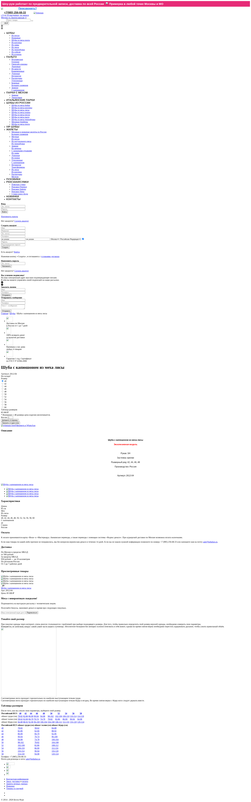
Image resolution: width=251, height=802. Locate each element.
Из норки (16, 158)
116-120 (73, 722)
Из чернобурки (18, 50)
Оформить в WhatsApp (25, 425)
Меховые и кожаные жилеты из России (29, 132)
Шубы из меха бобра (21, 105)
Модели (15, 177)
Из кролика (17, 42)
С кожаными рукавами (22, 151)
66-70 (30, 719)
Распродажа (17, 78)
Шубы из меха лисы (20, 110)
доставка (16, 781)
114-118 (80, 716)
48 (5, 391)
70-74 (36, 719)
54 (5, 399)
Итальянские (17, 59)
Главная (4, 313)
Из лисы (15, 47)
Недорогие (16, 76)
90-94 (36, 716)
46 (5, 389)
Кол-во (4, 417)
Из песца (15, 35)
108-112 (58, 722)
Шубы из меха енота (21, 40)
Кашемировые (18, 71)
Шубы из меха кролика (22, 108)
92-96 (30, 722)
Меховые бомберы (20, 122)
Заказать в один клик (10, 423)
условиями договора (50, 256)
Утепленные (17, 81)
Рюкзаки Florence (19, 187)
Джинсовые (17, 97)
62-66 (25, 719)
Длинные (16, 73)
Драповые (16, 66)
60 (5, 407)
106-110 (66, 716)
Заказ (8, 781)
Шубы (12, 313)
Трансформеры (18, 167)
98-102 (51, 716)
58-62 (20, 719)
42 (5, 384)
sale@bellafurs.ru (210, 542)
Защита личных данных (17, 784)
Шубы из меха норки (21, 112)
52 (5, 397)
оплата (25, 781)
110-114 (73, 716)
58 (5, 405)
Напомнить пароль (9, 216)
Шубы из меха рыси (20, 117)
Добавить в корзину (10, 420)
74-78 (42, 719)
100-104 (43, 722)
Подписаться (32, 613)
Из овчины (16, 148)
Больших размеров (20, 85)
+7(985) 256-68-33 (15, 12)
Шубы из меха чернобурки (23, 119)
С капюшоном (18, 90)
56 (5, 402)
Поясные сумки (18, 184)
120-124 (80, 722)
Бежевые (15, 83)
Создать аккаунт (21, 221)
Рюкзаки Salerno (19, 189)
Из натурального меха (21, 141)
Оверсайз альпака (19, 64)
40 (5, 381)
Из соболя (16, 52)
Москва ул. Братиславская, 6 (13, 17)
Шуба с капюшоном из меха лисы (16, 588)
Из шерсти (16, 69)
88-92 (25, 722)
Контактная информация (17, 779)
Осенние (15, 62)
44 (5, 386)
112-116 (66, 722)
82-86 (25, 716)
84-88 (20, 722)
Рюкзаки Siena (18, 191)
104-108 (51, 722)
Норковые (16, 38)
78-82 (20, 716)
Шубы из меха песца (21, 115)
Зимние (15, 88)
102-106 (58, 716)
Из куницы (16, 54)
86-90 (30, 716)
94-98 (42, 716)
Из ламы (15, 45)
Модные (15, 137)
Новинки (10, 786)
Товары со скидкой (14, 788)
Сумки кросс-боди (20, 194)
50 (5, 394)
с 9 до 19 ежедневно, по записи (15, 15)
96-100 (37, 722)
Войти (17, 252)
